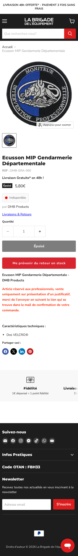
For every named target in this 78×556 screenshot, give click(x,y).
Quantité (8, 221)
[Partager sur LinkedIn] (22, 351)
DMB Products (18, 207)
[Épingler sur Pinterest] (30, 351)
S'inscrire (64, 504)
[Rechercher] (70, 34)
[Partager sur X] (13, 351)
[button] (39, 263)
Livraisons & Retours (16, 214)
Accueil (7, 47)
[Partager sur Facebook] (5, 351)
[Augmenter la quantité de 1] (40, 231)
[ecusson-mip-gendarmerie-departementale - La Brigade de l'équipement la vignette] (9, 140)
